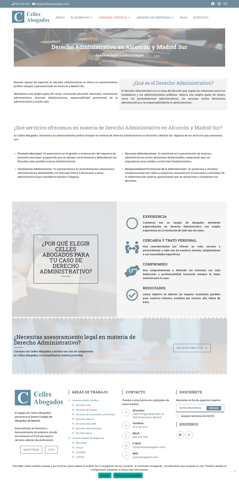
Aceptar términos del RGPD (197, 416)
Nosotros (31, 449)
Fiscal (79, 447)
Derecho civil (83, 405)
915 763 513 (22, 4)
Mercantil (81, 443)
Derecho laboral (84, 419)
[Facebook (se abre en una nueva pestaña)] (213, 4)
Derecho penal (84, 433)
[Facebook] (180, 435)
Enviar (213, 408)
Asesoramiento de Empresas (88, 438)
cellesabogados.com (145, 457)
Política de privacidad (128, 475)
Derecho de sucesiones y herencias (95, 414)
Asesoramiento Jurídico (85, 400)
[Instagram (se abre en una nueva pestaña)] (220, 4)
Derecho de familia (86, 409)
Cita (51, 449)
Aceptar (105, 475)
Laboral (80, 456)
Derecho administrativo (88, 428)
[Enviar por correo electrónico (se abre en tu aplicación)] (225, 4)
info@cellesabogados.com (52, 4)
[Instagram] (189, 435)
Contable (81, 452)
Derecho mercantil (86, 423)
